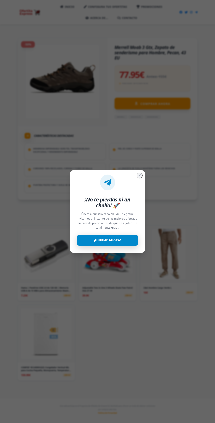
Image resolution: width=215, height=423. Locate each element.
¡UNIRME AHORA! (107, 240)
